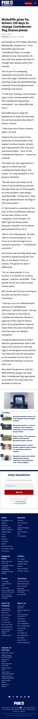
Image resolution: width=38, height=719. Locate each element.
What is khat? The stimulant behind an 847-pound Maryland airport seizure (24, 438)
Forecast (20, 520)
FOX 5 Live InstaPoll (20, 607)
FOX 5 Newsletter (23, 623)
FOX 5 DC (4, 34)
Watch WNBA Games (6, 681)
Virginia (4, 523)
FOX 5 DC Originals (6, 604)
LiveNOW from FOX (6, 584)
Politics (20, 556)
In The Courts (6, 622)
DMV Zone (5, 613)
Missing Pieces (6, 635)
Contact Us (21, 619)
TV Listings (5, 581)
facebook (13, 696)
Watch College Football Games (7, 656)
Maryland (5, 525)
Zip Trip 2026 (21, 594)
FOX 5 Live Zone (7, 625)
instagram (21, 696)
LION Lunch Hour (23, 581)
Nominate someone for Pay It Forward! (23, 590)
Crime (3, 534)
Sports (4, 537)
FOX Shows (5, 588)
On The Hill (5, 620)
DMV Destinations (23, 584)
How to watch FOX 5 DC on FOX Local (8, 591)
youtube (9, 696)
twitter (17, 696)
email (28, 696)
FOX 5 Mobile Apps (23, 626)
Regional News (6, 557)
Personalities (21, 621)
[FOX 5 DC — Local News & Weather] (7, 3)
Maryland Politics (23, 561)
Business (4, 539)
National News (6, 532)
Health (4, 544)
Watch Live (28, 3)
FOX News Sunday (8, 549)
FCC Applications (22, 635)
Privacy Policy (21, 502)
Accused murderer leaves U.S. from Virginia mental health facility (24, 419)
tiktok (24, 696)
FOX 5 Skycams (22, 523)
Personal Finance (7, 546)
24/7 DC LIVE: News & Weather (7, 528)
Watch (4, 578)
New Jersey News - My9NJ (8, 572)
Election (20, 566)
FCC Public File (22, 633)
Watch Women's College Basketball (8, 677)
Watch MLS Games (5, 685)
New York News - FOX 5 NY (7, 562)
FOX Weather (21, 536)
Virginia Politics (22, 564)
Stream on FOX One (6, 648)
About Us (21, 603)
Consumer (5, 541)
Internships (21, 638)
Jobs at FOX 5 (21, 640)
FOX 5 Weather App (22, 533)
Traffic (19, 525)
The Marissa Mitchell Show (6, 609)
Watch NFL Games (8, 653)
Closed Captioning (23, 642)
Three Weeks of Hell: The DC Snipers (7, 631)
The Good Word (7, 627)
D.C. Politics (21, 559)
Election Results (22, 568)
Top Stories (5, 551)
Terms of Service (20, 503)
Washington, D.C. (7, 520)
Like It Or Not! (6, 615)
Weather (21, 517)
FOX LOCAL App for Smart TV (22, 615)
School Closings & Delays (23, 528)
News (9, 34)
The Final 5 (5, 617)
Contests (20, 630)
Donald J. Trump (22, 571)
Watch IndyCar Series (6, 669)
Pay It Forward (22, 586)
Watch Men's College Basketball (8, 673)
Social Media (21, 628)
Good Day (21, 578)
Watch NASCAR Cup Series (7, 664)
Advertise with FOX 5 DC (23, 611)
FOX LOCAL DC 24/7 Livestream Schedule (7, 596)
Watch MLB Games (5, 660)
